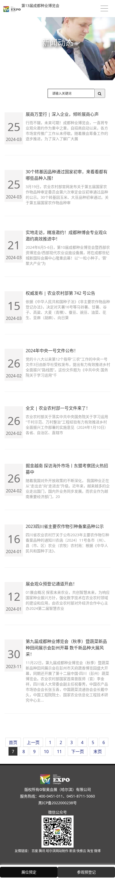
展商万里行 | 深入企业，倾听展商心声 (62, 114)
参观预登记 (86, 872)
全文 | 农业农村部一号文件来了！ (58, 408)
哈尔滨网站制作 (57, 851)
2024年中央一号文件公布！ (52, 351)
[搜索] (99, 93)
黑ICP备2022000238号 (57, 802)
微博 (97, 851)
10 (46, 751)
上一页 (33, 742)
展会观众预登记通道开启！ (51, 584)
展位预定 (28, 872)
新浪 (72, 851)
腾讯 (42, 851)
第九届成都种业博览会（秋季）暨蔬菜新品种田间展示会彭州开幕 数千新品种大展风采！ (66, 647)
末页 (97, 751)
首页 (13, 742)
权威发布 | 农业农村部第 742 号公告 (60, 293)
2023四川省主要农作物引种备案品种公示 (65, 526)
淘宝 (90, 851)
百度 (35, 851)
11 (59, 751)
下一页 (77, 751)
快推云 (81, 851)
